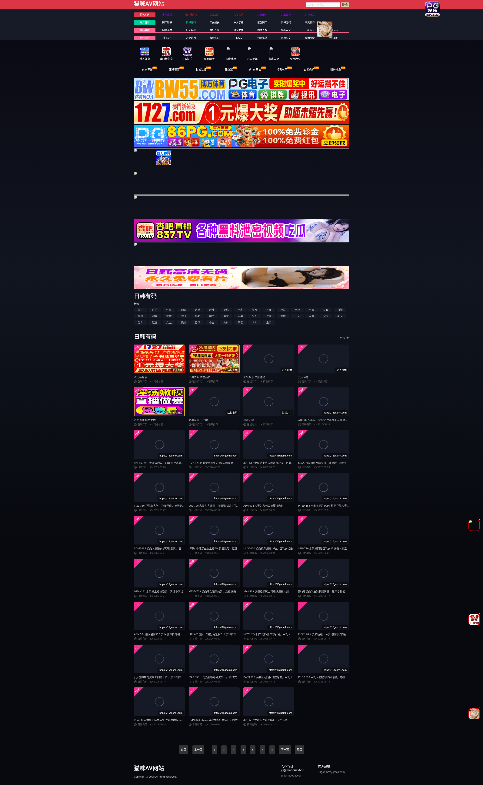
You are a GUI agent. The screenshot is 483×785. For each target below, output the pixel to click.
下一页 (285, 749)
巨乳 (240, 309)
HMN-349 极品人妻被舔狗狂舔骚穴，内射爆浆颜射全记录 (222, 719)
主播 (283, 316)
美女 (226, 316)
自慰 (340, 309)
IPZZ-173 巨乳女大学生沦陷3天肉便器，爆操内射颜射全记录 (224, 462)
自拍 (154, 309)
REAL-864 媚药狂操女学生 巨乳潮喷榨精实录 (160, 719)
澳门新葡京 (140, 377)
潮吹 (154, 316)
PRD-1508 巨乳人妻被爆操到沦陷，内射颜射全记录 (328, 677)
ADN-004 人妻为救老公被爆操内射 (263, 505)
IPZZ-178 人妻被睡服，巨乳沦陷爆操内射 (322, 634)
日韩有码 (191, 22)
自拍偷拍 (215, 22)
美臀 (254, 309)
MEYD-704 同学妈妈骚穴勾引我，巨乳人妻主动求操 (273, 634)
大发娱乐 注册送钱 (254, 377)
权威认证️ (201, 69)
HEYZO (238, 37)
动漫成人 (333, 30)
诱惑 (197, 309)
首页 (183, 749)
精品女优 (238, 30)
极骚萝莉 (215, 37)
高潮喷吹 (310, 37)
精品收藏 (145, 30)
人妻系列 (191, 37)
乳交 (340, 316)
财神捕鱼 (335, 69)
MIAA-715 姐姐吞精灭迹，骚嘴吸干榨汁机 (322, 462)
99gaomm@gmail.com (331, 772)
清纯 (211, 309)
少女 (268, 316)
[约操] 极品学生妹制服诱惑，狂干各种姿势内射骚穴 (328, 591)
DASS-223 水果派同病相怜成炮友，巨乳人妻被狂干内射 (275, 677)
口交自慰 (191, 30)
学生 (211, 316)
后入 (140, 322)
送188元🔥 (254, 69)
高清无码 (248, 419)
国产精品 (167, 22)
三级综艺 (310, 30)
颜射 (183, 322)
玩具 (325, 309)
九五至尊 (303, 377)
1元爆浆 (228, 69)
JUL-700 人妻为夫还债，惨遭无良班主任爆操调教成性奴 (222, 505)
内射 (226, 322)
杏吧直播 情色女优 (145, 419)
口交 (297, 316)
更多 (342, 337)
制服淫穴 (167, 30)
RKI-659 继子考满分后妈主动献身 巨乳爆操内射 (161, 462)
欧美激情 (310, 22)
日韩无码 (286, 22)
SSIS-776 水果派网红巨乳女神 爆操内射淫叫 (323, 548)
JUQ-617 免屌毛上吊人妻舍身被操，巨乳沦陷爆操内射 (275, 462)
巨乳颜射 (333, 37)
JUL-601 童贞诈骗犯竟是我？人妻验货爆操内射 (216, 634)
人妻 (240, 316)
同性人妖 (262, 30)
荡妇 (183, 316)
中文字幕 (238, 22)
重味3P (167, 37)
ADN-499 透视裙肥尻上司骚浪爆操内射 (266, 591)
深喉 (311, 316)
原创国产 (262, 22)
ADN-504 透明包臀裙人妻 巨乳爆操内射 (157, 634)
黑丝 (297, 309)
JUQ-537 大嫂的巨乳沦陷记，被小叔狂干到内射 (271, 719)
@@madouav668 (291, 775)
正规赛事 (174, 69)
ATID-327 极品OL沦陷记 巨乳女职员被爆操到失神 (327, 419)
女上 (169, 322)
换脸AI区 (286, 30)
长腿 (268, 309)
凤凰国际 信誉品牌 (199, 377)
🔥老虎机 (308, 69)
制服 (311, 309)
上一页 (198, 749)
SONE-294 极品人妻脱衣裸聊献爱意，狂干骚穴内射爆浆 (166, 548)
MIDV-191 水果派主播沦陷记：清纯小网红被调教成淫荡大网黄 (170, 591)
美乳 (226, 309)
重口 (268, 322)
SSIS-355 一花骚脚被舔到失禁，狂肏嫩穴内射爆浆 (218, 677)
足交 (325, 316)
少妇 (254, 316)
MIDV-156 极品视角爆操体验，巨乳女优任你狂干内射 (274, 548)
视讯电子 (282, 69)
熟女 (197, 316)
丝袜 (283, 309)
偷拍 (140, 309)
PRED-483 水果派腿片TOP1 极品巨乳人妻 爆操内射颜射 (330, 505)
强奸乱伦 (215, 30)
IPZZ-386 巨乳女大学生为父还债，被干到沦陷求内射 (164, 505)
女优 (169, 316)
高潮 (140, 316)
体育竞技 (147, 69)
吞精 (197, 322)
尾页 (299, 749)
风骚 (183, 309)
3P (254, 322)
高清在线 (145, 22)
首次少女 (286, 37)
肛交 (154, 322)
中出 (211, 322)
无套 (240, 322)
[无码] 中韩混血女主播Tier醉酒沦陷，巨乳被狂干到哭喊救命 (223, 548)
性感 (169, 309)
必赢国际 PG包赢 (199, 419)
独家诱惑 (262, 37)
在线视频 (145, 37)
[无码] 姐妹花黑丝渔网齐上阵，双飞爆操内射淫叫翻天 (165, 677)
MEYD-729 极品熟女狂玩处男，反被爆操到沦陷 (216, 591)
